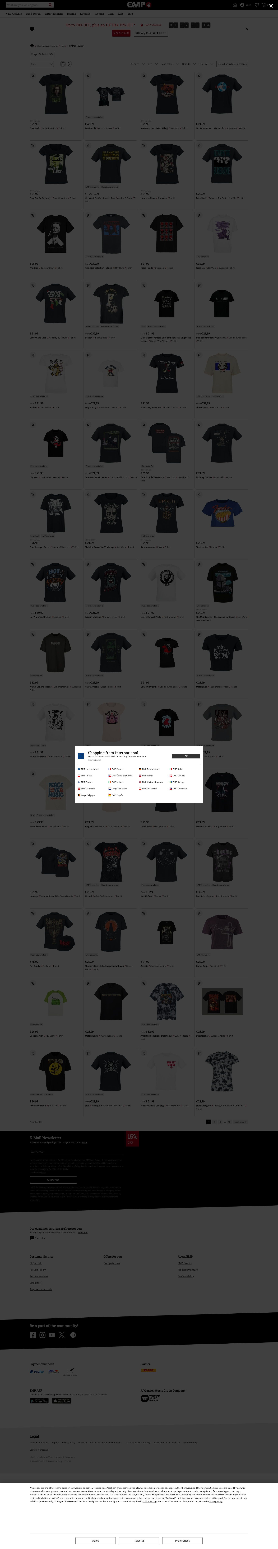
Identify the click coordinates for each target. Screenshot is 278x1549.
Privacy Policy (215, 1501)
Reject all (139, 1540)
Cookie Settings (150, 1501)
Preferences (182, 1540)
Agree (95, 1540)
